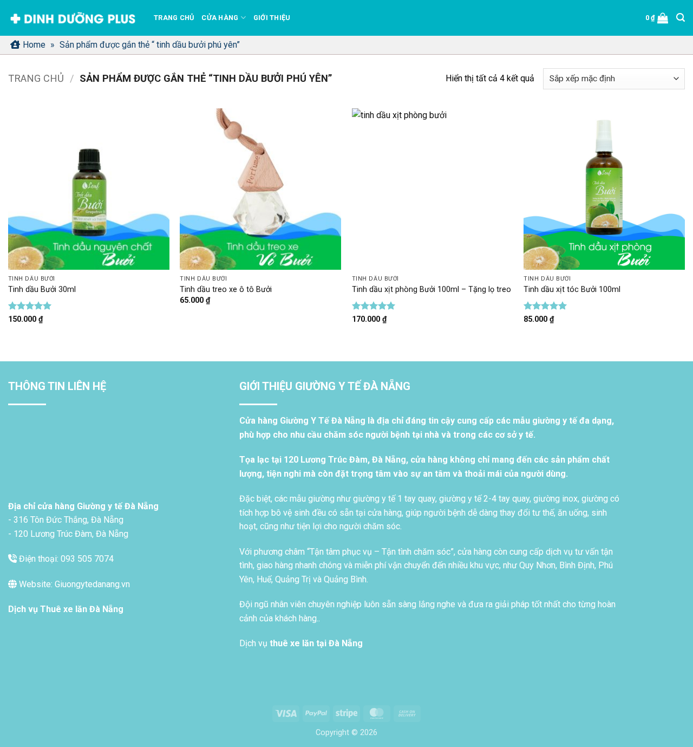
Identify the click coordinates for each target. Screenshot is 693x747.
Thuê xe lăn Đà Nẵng (81, 609)
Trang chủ (174, 18)
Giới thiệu (272, 18)
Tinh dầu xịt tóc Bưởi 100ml (572, 289)
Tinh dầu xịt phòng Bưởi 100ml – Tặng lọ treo (431, 289)
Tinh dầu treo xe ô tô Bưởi (226, 289)
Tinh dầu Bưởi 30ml (42, 289)
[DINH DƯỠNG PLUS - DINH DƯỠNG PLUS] (73, 18)
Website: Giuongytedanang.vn (73, 584)
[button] (657, 18)
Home (34, 45)
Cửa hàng (219, 18)
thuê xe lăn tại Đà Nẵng (316, 643)
